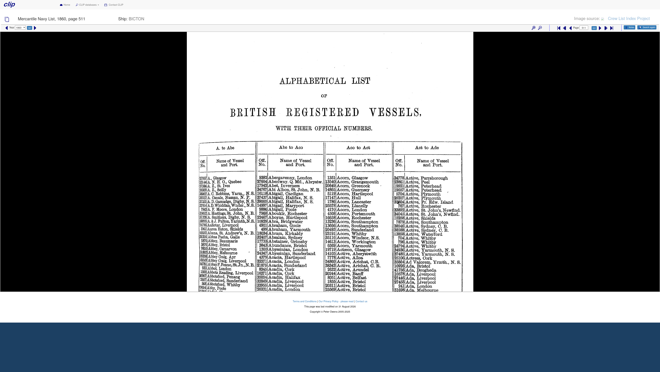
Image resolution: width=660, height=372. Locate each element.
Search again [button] (648, 27)
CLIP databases (88, 4)
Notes (631, 27)
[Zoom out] (539, 28)
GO (29, 27)
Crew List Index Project (629, 18)
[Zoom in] (533, 28)
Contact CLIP (115, 4)
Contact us (361, 301)
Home (67, 4)
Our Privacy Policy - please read (336, 301)
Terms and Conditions (305, 301)
